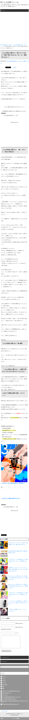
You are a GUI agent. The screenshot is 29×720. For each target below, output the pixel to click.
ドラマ (3, 678)
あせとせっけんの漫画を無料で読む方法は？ (11, 691)
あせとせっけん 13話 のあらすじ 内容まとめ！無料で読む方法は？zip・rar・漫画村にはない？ (18, 577)
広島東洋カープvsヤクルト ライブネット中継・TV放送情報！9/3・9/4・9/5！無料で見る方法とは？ (18, 569)
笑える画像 (4, 684)
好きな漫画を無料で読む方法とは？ (9, 698)
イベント (4, 682)
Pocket (14, 67)
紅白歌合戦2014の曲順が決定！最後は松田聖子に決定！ (18, 551)
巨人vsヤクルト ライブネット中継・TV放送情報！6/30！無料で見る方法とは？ (18, 543)
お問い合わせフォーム (6, 693)
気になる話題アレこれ (9, 2)
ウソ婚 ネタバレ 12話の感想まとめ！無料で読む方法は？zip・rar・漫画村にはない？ (18, 561)
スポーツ (4, 680)
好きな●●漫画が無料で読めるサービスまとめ (11, 696)
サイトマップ (5, 695)
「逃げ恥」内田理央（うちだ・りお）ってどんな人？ (17, 610)
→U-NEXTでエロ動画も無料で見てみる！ (11, 498)
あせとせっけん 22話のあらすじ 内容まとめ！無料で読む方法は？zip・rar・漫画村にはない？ (18, 586)
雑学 (3, 686)
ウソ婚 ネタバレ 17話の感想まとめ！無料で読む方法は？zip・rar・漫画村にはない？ (18, 594)
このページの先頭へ (16, 718)
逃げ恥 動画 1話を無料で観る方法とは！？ (10, 704)
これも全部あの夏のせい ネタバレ (14, 61)
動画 (3, 688)
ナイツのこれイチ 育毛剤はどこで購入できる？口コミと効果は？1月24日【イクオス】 (18, 602)
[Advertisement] (14, 27)
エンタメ (4, 676)
